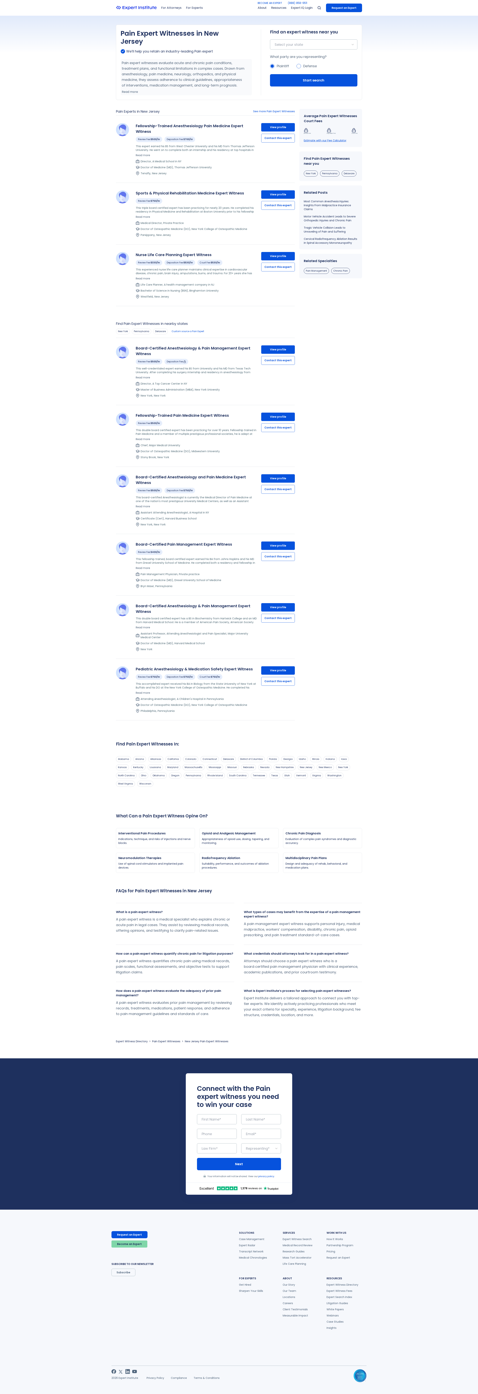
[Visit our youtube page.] (134, 1371)
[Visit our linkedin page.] (127, 1371)
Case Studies (335, 1321)
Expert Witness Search (297, 1239)
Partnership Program (340, 1245)
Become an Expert (129, 1244)
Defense (310, 66)
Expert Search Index (339, 1297)
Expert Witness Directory (132, 1041)
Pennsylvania (141, 331)
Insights (331, 1328)
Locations (289, 1297)
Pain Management (316, 270)
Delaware (160, 331)
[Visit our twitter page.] (120, 1371)
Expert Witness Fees (339, 1291)
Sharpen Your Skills (251, 1291)
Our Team (289, 1291)
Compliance (179, 1378)
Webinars (333, 1315)
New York (123, 331)
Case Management (251, 1239)
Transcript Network (251, 1251)
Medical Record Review (297, 1245)
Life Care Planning (294, 1263)
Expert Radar (247, 1245)
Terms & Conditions (207, 1378)
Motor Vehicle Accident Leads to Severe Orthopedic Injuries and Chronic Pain (330, 218)
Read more (130, 92)
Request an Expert (344, 8)
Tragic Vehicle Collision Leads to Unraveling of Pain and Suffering (325, 229)
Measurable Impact (295, 1315)
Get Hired (245, 1284)
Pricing (331, 1251)
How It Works (335, 1239)
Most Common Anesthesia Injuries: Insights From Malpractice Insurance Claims (327, 205)
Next (239, 1164)
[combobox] (275, 44)
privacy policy (266, 1176)
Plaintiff (283, 66)
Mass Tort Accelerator (297, 1257)
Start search (313, 80)
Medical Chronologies (253, 1257)
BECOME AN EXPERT (270, 3)
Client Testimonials (295, 1309)
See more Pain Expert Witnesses (274, 111)
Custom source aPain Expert (188, 331)
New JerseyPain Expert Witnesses (206, 1041)
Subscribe (123, 1272)
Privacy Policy (155, 1378)
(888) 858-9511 (297, 3)
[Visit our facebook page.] (113, 1371)
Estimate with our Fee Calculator (325, 140)
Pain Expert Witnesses (166, 1041)
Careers (288, 1303)
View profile (278, 127)
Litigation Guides (337, 1303)
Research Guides (294, 1251)
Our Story (289, 1284)
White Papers (335, 1309)
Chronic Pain (340, 270)
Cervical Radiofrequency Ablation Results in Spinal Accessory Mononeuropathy (330, 241)
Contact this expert (278, 138)
